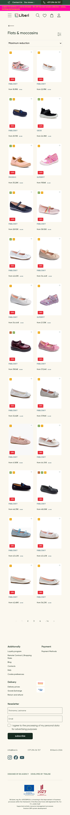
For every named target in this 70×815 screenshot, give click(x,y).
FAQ (9, 670)
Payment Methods (49, 651)
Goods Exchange (15, 691)
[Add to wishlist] (31, 52)
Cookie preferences (16, 674)
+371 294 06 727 (33, 750)
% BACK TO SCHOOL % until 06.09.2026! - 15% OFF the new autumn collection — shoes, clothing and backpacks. (34, 8)
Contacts (11, 666)
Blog (9, 662)
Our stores (28, 2)
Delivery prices (14, 687)
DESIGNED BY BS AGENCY (18, 774)
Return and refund (15, 695)
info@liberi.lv (13, 750)
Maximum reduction (19, 43)
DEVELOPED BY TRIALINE (40, 774)
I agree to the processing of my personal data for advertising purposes (35, 727)
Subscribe (20, 736)
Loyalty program (14, 651)
